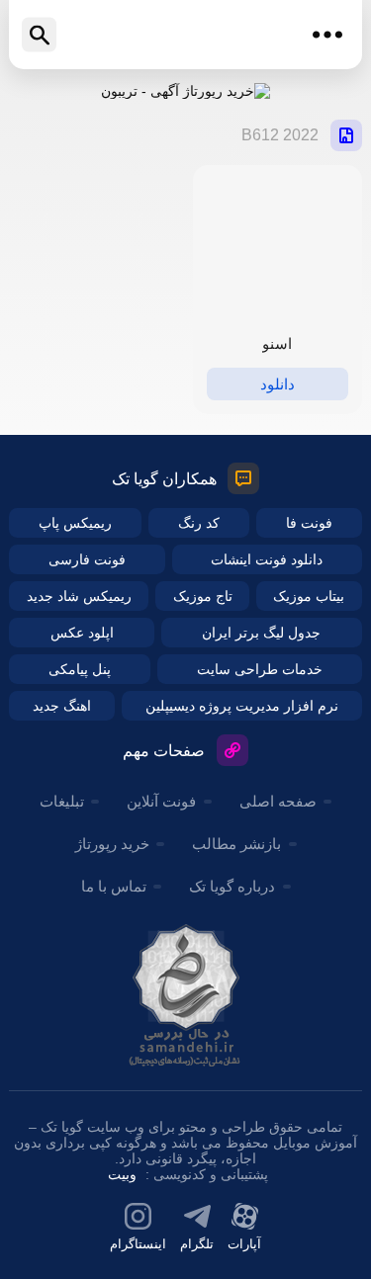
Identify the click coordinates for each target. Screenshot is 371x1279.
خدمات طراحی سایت (260, 669)
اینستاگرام (138, 1243)
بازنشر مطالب (236, 843)
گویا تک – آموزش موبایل (186, 35)
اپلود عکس (82, 632)
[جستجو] (39, 35)
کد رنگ (199, 523)
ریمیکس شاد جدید (79, 596)
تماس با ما (113, 886)
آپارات (244, 1243)
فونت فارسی (87, 559)
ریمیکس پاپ (75, 523)
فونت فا (309, 523)
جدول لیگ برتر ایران (261, 632)
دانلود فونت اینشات (267, 559)
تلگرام (197, 1243)
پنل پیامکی (79, 669)
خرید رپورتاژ (112, 843)
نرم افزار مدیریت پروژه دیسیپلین (241, 706)
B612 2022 (280, 135)
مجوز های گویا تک (186, 995)
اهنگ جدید (62, 706)
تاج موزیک (202, 596)
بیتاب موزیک (308, 596)
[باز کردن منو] (328, 34)
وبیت (122, 1174)
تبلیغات (62, 801)
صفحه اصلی (278, 801)
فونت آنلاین (161, 801)
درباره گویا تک (232, 886)
